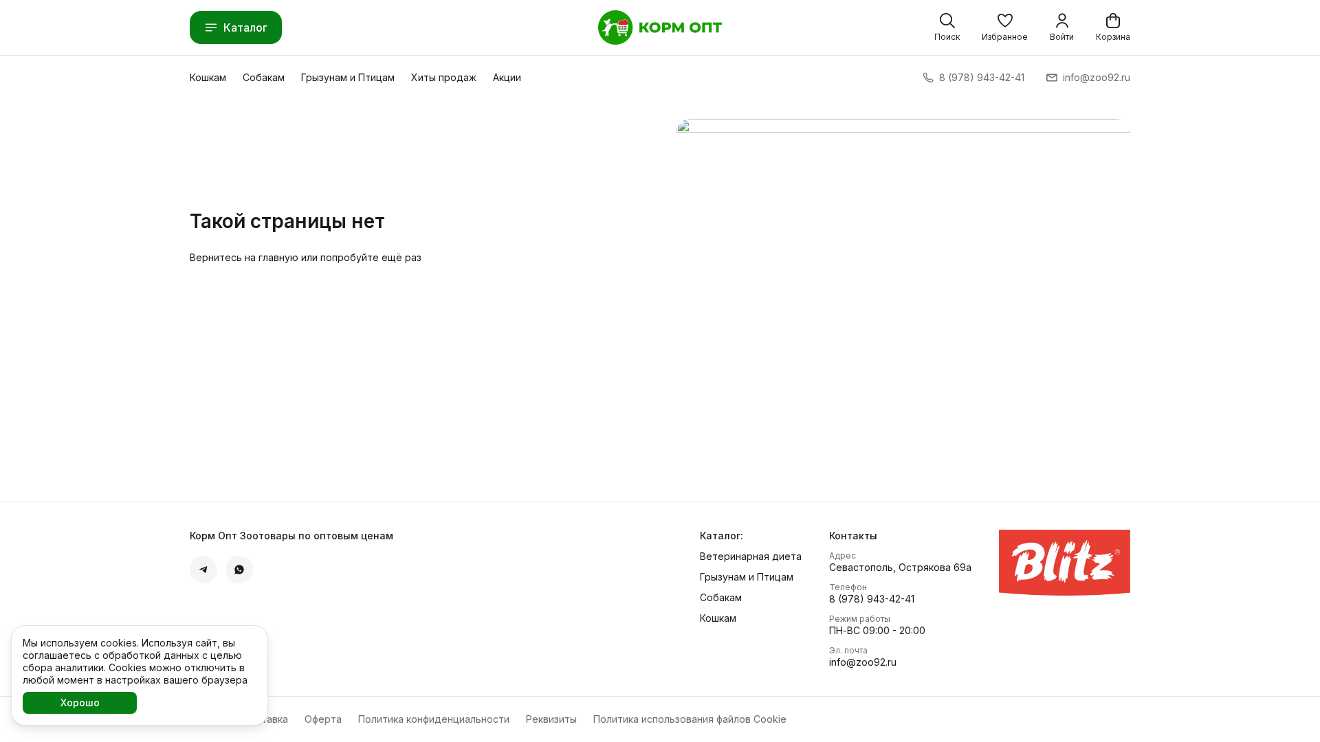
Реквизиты (551, 719)
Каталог (245, 27)
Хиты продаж (443, 77)
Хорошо (80, 702)
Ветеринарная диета (751, 556)
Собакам (264, 77)
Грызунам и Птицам (348, 77)
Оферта (323, 719)
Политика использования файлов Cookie (689, 719)
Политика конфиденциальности (433, 719)
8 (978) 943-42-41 (871, 599)
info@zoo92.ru (862, 662)
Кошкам (208, 77)
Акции (507, 77)
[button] (1005, 27)
